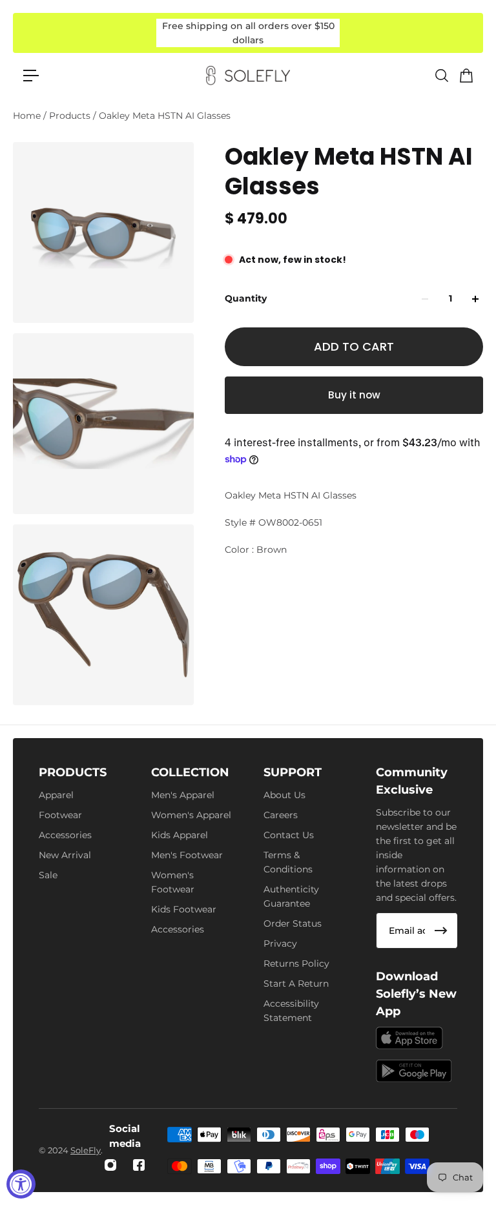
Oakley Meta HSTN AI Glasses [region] (349, 171)
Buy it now (354, 395)
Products (71, 115)
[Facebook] (139, 1165)
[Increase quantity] (475, 299)
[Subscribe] (441, 930)
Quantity (246, 298)
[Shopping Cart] (465, 75)
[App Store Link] (409, 1038)
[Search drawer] (441, 75)
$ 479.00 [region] (256, 219)
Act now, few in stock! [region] (292, 259)
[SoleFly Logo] (248, 75)
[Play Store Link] (414, 1071)
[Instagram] (110, 1165)
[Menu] (31, 76)
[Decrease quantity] (425, 299)
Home (28, 115)
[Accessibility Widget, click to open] (21, 1184)
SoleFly (85, 1150)
